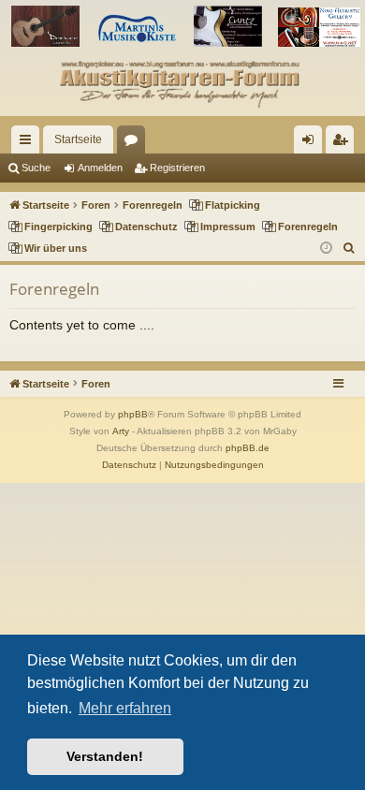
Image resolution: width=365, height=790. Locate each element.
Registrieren (177, 167)
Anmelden (100, 167)
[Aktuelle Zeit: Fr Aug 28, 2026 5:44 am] (326, 248)
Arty (120, 431)
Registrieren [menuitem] (343, 143)
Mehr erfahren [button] (125, 708)
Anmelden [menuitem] (311, 143)
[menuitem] (350, 248)
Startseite (78, 139)
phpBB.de (248, 448)
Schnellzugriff (29, 143)
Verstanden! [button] (104, 756)
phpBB (133, 414)
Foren (134, 143)
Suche (36, 167)
